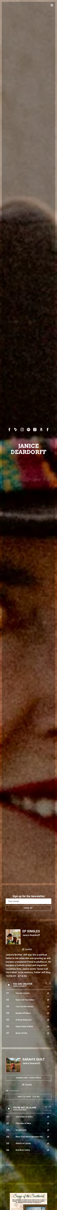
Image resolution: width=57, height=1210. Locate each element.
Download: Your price (28, 1078)
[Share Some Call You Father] (48, 1000)
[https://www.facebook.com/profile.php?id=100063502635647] (9, 429)
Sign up (28, 908)
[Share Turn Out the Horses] (48, 1006)
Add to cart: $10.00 (28, 1096)
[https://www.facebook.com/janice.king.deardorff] (47, 429)
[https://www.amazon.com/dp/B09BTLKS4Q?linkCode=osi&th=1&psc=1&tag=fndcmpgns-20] (41, 429)
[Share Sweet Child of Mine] (48, 1026)
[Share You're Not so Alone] (48, 1117)
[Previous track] (46, 983)
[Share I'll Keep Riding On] (48, 1020)
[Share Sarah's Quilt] (48, 1130)
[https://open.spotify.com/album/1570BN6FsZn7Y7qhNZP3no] (28, 429)
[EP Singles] (13, 936)
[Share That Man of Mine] (48, 1123)
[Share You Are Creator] (48, 993)
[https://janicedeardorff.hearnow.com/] (15, 429)
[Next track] (50, 983)
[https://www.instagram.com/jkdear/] (22, 429)
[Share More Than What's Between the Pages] (48, 1137)
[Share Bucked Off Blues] (48, 1013)
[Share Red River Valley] (48, 1150)
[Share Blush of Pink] (48, 1033)
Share (28, 949)
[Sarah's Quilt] (13, 1065)
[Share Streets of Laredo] (48, 1143)
